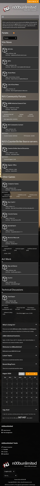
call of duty (10, 414)
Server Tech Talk (21, 307)
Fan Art (10, 278)
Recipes (22, 114)
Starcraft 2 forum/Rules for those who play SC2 (22, 208)
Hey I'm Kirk (14, 109)
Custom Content (8, 136)
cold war (22, 414)
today (28, 417)
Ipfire (9, 61)
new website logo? (15, 284)
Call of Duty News (13, 84)
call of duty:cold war (16, 414)
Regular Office (12, 165)
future (32, 414)
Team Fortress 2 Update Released (19, 78)
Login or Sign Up (32, 1)
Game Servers (6, 430)
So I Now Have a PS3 (16, 220)
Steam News (11, 72)
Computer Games (13, 184)
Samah (21, 342)
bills (7, 414)
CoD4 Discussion (22, 195)
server (22, 417)
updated (30, 417)
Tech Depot (11, 296)
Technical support (8, 159)
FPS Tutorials (27, 136)
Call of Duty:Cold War (16, 190)
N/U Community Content (15, 125)
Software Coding (8, 312)
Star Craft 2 (11, 202)
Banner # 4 (13, 131)
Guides (6, 253)
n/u (12, 417)
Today (21, 373)
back (4, 414)
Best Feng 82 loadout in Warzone (19, 90)
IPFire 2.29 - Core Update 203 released (20, 67)
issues (8, 417)
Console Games (12, 214)
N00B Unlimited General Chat (17, 103)
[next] (34, 373)
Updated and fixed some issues (19, 55)
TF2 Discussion (33, 195)
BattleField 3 (12, 226)
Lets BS (31, 114)
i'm (6, 417)
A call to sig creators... (16, 272)
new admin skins (15, 154)
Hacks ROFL (14, 171)
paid (17, 417)
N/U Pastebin (14, 302)
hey (34, 414)
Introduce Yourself (8, 114)
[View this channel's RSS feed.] (13, 33)
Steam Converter (7, 447)
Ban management (7, 432)
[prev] (28, 373)
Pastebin (5, 449)
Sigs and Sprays (12, 266)
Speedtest (6, 454)
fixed (30, 414)
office (15, 417)
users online (18, 329)
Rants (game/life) (8, 119)
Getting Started (8, 248)
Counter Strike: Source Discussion (18, 148)
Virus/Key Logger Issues (23, 313)
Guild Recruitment (32, 248)
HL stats (5, 451)
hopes (4, 417)
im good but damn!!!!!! (17, 232)
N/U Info (10, 49)
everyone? (26, 414)
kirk (11, 417)
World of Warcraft (13, 237)
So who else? (14, 243)
